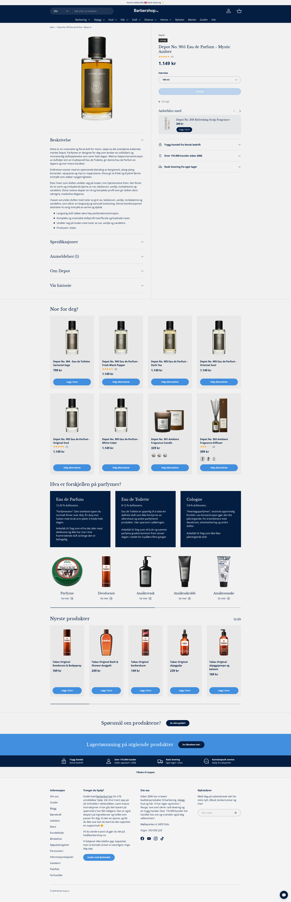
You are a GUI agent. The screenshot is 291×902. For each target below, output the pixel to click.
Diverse (148, 19)
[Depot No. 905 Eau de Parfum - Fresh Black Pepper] (121, 338)
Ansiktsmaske (223, 593)
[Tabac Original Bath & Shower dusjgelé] (106, 642)
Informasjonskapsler (62, 857)
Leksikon (55, 820)
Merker (192, 19)
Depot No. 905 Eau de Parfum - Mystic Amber (75, 27)
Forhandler (56, 875)
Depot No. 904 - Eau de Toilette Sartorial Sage (71, 363)
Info (213, 19)
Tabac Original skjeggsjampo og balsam (219, 665)
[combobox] (82, 11)
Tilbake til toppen (145, 772)
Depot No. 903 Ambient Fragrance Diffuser (214, 441)
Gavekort (55, 863)
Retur (53, 826)
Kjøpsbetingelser (59, 845)
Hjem (52, 27)
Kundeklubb (57, 832)
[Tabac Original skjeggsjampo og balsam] (223, 642)
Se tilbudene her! (191, 744)
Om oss (54, 796)
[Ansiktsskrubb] (184, 571)
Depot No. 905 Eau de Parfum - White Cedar (120, 441)
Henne (164, 19)
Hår (123, 19)
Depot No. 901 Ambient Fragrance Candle (165, 441)
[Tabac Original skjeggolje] (184, 642)
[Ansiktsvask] (145, 571)
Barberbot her (104, 796)
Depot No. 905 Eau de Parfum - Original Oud (71, 441)
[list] (97, 78)
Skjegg (97, 19)
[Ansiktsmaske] (224, 571)
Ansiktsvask (145, 593)
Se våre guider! (178, 723)
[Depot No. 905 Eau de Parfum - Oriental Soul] (219, 338)
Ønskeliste (56, 838)
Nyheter (179, 19)
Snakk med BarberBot (98, 857)
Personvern (56, 851)
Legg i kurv (184, 129)
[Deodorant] (106, 571)
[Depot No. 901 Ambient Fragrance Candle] (170, 415)
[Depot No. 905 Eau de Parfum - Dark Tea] (170, 338)
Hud (111, 19)
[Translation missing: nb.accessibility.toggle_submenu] (89, 20)
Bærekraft (55, 814)
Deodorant (106, 593)
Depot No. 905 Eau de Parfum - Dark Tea (169, 363)
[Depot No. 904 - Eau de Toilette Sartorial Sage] (72, 338)
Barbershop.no (63, 891)
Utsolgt (200, 91)
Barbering (81, 19)
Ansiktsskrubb (185, 593)
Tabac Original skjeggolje (179, 663)
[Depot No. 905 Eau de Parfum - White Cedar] (121, 415)
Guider (204, 19)
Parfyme (67, 593)
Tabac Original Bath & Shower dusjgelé (105, 663)
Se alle (237, 619)
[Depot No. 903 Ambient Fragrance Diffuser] (219, 415)
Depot (162, 35)
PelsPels (54, 869)
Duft (134, 19)
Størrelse (163, 73)
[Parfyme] (67, 571)
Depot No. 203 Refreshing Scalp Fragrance (202, 119)
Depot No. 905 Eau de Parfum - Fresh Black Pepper (120, 363)
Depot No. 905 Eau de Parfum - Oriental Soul (218, 363)
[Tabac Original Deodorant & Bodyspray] (67, 642)
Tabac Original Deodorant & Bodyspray (67, 663)
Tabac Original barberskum (140, 663)
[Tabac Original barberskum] (145, 642)
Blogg (53, 808)
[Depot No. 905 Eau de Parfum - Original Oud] (72, 415)
